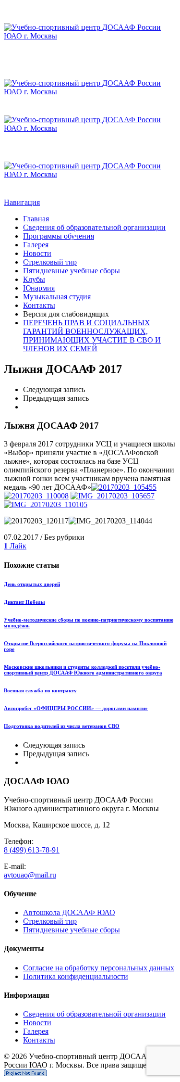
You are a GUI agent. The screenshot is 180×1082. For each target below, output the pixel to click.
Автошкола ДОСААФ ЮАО (69, 912)
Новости (37, 253)
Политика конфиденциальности (75, 976)
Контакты (39, 305)
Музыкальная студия (57, 297)
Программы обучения (58, 236)
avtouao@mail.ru (30, 875)
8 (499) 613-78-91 (32, 850)
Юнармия (39, 288)
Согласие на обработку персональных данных (98, 968)
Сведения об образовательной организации (94, 227)
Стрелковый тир (50, 262)
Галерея (35, 245)
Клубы (34, 279)
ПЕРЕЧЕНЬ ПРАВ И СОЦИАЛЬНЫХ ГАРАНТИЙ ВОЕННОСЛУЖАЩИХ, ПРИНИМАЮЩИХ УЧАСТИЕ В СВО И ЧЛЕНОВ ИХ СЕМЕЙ (92, 335)
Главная (36, 219)
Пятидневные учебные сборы (71, 271)
